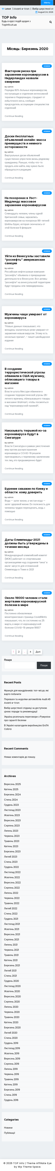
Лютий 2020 (10, 1032)
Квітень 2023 (11, 846)
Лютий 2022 (10, 908)
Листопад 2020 (12, 986)
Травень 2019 (11, 1079)
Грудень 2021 (11, 919)
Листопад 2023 (12, 810)
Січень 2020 (11, 1038)
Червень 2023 (12, 836)
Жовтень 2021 (11, 929)
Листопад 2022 (12, 872)
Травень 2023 (11, 841)
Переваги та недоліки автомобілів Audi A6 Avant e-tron (27, 701)
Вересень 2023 (12, 820)
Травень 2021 (11, 955)
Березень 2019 (12, 1089)
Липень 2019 (11, 1069)
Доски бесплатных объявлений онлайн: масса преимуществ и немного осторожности (25, 141)
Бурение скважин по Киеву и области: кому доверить (26, 490)
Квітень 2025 (11, 789)
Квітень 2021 (11, 960)
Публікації (9, 1133)
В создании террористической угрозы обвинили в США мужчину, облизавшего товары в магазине (25, 376)
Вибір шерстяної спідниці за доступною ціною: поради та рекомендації (25, 709)
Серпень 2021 (11, 939)
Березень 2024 (12, 794)
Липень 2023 (11, 830)
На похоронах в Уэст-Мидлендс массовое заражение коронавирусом (25, 201)
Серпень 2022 (12, 887)
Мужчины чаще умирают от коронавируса (26, 316)
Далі (38, 651)
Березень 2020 (12, 1027)
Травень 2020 (11, 1017)
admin (10, 87)
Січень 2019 (10, 1095)
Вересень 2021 (12, 934)
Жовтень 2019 (11, 1053)
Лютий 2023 (10, 856)
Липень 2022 (11, 893)
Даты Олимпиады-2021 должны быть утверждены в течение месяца (26, 543)
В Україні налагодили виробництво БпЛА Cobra (26, 727)
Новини (47, 66)
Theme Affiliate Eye (39, 1163)
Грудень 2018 (11, 1100)
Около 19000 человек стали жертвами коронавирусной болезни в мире (26, 601)
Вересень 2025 (12, 784)
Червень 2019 (11, 1074)
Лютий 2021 (10, 970)
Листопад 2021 (12, 924)
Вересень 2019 (12, 1058)
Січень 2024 (11, 799)
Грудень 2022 (11, 867)
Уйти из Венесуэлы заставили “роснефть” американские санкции (27, 259)
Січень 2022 (10, 913)
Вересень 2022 (12, 882)
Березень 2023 (12, 851)
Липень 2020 (11, 1007)
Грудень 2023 (11, 805)
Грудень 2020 (11, 981)
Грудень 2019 (11, 1043)
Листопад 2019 (12, 1048)
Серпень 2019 (11, 1064)
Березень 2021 (12, 965)
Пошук (8, 660)
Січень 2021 (10, 975)
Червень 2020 (12, 1012)
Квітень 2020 (11, 1022)
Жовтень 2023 (12, 815)
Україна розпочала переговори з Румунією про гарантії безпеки (27, 718)
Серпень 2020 (12, 1001)
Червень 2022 (12, 898)
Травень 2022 (11, 903)
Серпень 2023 (12, 825)
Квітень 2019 (11, 1084)
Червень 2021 (11, 950)
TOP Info (9, 17)
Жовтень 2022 (12, 877)
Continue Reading (14, 116)
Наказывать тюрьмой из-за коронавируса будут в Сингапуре (25, 434)
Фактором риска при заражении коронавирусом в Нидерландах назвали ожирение (27, 76)
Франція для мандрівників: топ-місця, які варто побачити (26, 692)
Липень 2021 (11, 944)
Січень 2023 (10, 862)
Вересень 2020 (12, 996)
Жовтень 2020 (12, 991)
